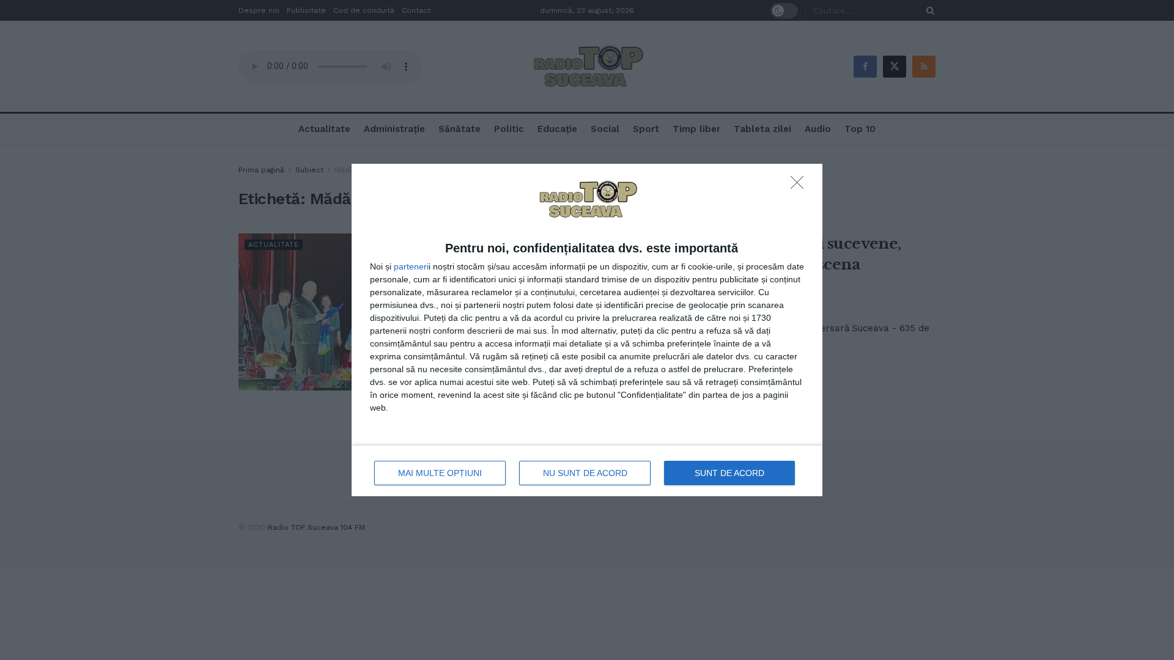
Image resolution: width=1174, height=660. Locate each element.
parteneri (411, 266)
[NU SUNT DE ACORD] (800, 186)
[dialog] (587, 330)
